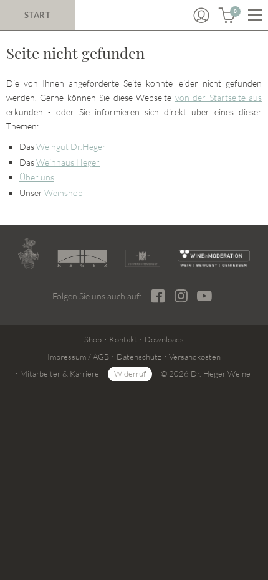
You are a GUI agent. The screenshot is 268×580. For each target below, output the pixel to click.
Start (37, 15)
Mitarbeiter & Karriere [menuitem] (59, 373)
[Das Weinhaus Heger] (82, 258)
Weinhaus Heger (68, 162)
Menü (255, 15)
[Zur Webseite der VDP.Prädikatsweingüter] (143, 258)
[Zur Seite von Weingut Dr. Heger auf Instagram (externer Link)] (181, 295)
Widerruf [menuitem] (130, 373)
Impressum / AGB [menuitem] (78, 357)
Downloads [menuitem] (164, 339)
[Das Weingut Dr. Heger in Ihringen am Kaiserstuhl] (28, 253)
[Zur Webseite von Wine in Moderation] (214, 258)
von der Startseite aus (218, 97)
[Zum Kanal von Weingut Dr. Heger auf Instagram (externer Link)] (204, 295)
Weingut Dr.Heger (71, 146)
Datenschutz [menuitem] (139, 357)
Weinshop (63, 192)
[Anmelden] (201, 15)
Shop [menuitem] (93, 339)
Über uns (36, 177)
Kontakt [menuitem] (123, 339)
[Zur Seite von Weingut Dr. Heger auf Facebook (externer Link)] (158, 295)
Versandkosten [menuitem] (195, 357)
